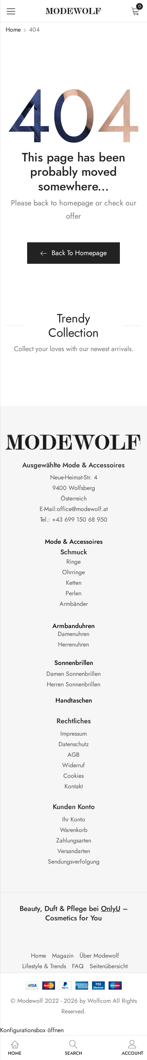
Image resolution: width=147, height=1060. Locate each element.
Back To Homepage (79, 253)
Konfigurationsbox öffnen (32, 1030)
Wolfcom (99, 1000)
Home (13, 29)
